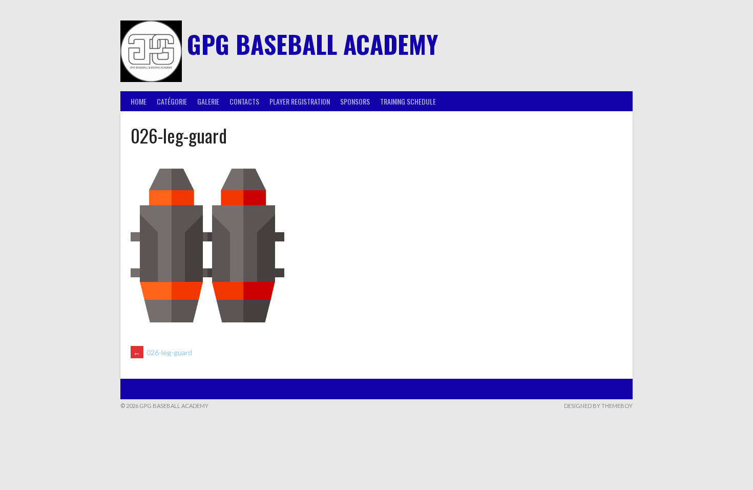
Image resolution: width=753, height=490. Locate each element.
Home (139, 101)
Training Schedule (408, 101)
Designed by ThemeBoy (598, 405)
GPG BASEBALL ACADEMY (312, 44)
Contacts (244, 101)
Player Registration (299, 101)
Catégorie (172, 101)
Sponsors (355, 101)
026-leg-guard (162, 352)
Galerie (208, 101)
